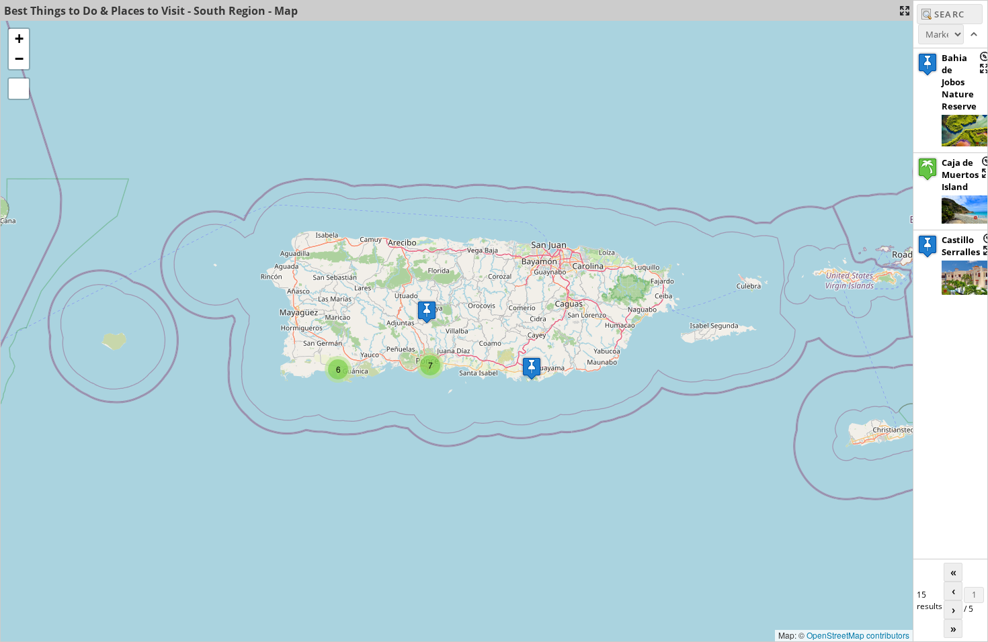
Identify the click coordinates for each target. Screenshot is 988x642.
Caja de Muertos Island (960, 174)
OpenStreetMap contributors (858, 635)
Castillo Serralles (961, 246)
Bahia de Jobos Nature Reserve (959, 82)
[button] (531, 368)
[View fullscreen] (19, 89)
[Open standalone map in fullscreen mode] (904, 10)
